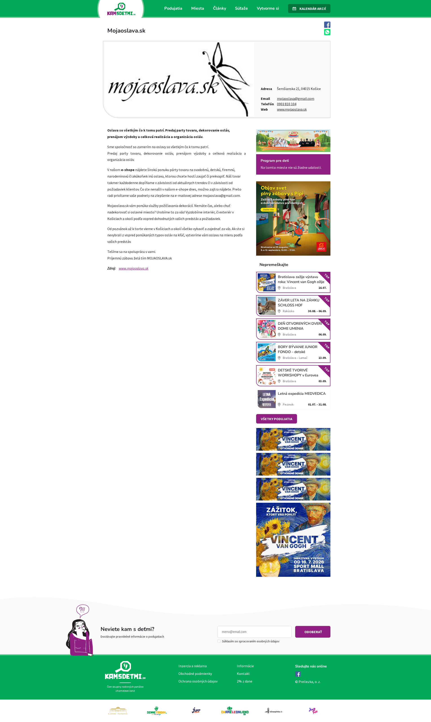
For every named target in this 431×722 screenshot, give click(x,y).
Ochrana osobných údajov (198, 681)
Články (219, 8)
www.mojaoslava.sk (292, 109)
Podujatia (173, 8)
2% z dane (244, 681)
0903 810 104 (286, 104)
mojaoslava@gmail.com (295, 98)
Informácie (245, 666)
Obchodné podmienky (195, 673)
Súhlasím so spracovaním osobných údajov (250, 641)
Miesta (197, 8)
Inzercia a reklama (192, 666)
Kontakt (243, 673)
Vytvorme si (268, 8)
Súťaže (241, 8)
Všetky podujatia (276, 419)
